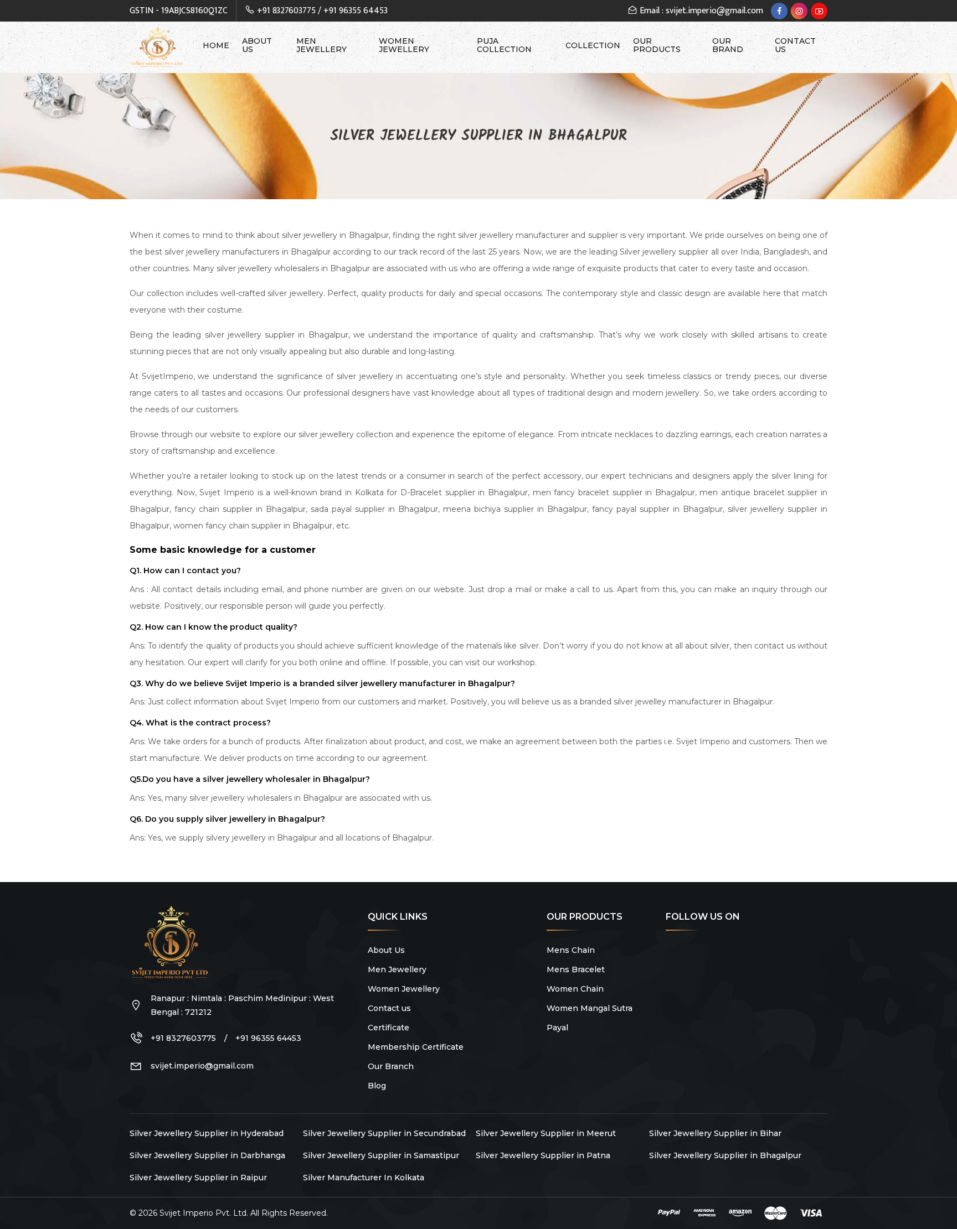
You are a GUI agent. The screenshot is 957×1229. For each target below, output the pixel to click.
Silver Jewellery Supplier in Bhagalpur (725, 1155)
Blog (377, 1086)
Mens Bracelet (576, 969)
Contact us (389, 1008)
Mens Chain (571, 950)
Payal (557, 1028)
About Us (257, 45)
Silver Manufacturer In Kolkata (363, 1178)
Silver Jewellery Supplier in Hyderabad (207, 1133)
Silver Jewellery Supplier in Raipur (198, 1178)
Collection (592, 46)
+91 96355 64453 (355, 10)
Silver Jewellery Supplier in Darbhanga (207, 1155)
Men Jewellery (321, 45)
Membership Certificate (416, 1047)
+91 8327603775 (286, 10)
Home (216, 46)
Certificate (388, 1028)
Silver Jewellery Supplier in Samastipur (381, 1155)
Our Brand (727, 45)
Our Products (657, 45)
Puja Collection (504, 45)
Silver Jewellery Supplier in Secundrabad (384, 1133)
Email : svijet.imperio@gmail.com (700, 10)
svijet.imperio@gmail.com (202, 1066)
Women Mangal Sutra (589, 1008)
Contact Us (795, 45)
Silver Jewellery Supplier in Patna (543, 1155)
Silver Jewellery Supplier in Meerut (546, 1133)
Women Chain (575, 989)
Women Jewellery (404, 45)
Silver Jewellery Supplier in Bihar (715, 1133)
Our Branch (391, 1066)
